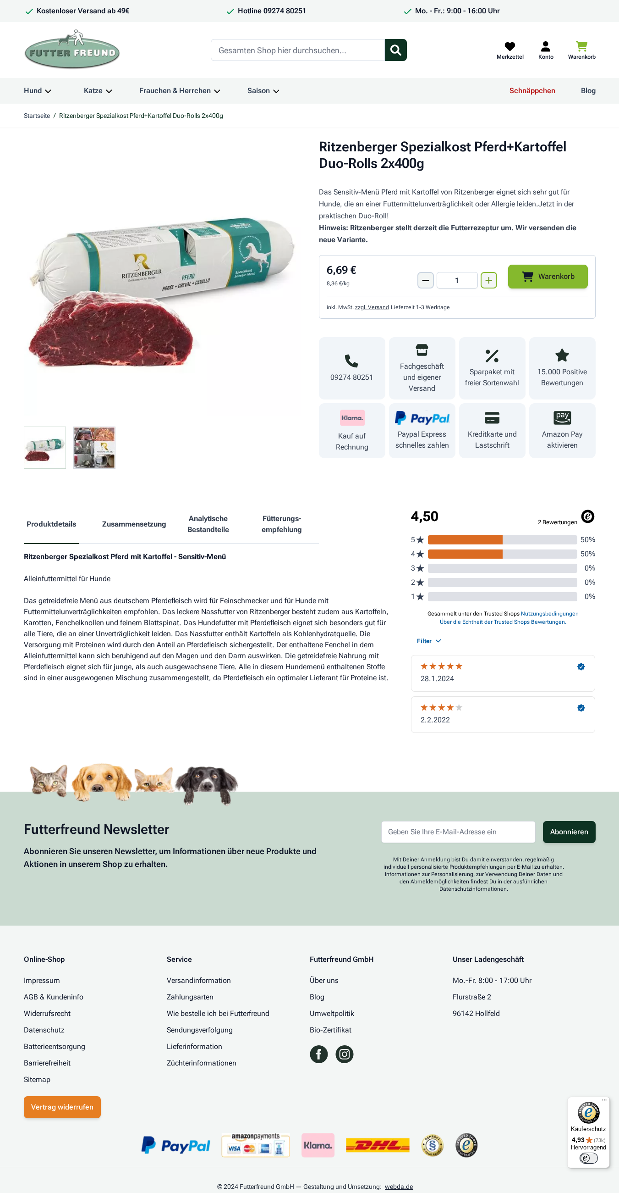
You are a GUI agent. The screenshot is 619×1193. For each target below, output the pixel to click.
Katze (93, 90)
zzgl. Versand (372, 307)
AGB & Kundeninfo (53, 997)
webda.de (399, 1186)
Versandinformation (199, 980)
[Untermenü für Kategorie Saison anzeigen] (276, 90)
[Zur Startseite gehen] (72, 50)
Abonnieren (569, 831)
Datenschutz (44, 1030)
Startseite (37, 115)
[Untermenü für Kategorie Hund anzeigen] (48, 90)
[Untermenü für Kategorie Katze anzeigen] (109, 90)
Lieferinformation (194, 1046)
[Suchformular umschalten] (396, 50)
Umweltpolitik (332, 1013)
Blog (588, 90)
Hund (33, 90)
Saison (258, 90)
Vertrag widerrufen (62, 1107)
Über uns (324, 980)
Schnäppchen (532, 90)
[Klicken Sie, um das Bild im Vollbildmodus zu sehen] (162, 277)
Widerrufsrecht (47, 1013)
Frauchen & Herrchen (175, 90)
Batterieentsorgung (54, 1046)
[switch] (589, 1158)
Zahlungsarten (190, 997)
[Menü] (604, 1102)
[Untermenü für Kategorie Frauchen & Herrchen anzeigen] (217, 90)
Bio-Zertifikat (330, 1030)
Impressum (42, 980)
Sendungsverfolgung (200, 1030)
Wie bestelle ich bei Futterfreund (218, 1013)
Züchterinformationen (201, 1063)
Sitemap (37, 1079)
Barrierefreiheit (47, 1063)
